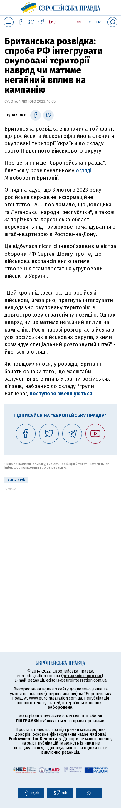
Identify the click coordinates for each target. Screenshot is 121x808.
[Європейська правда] (60, 7)
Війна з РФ (16, 480)
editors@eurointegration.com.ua (76, 680)
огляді (82, 170)
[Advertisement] (60, 550)
